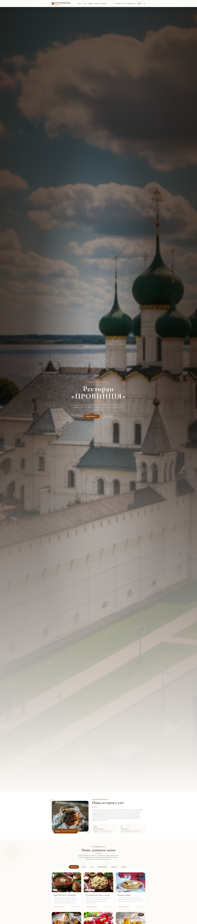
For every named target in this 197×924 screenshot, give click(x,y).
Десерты (114, 867)
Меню (79, 3)
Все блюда (74, 867)
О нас (84, 3)
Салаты (83, 867)
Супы (91, 867)
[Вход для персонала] (144, 3)
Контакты (103, 3)
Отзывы (97, 3)
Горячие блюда (102, 867)
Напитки (123, 867)
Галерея (90, 3)
